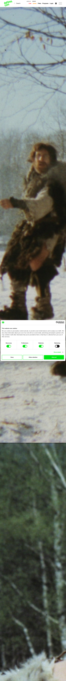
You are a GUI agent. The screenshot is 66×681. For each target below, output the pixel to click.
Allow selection (33, 357)
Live (30, 3)
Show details (57, 352)
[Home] (8, 3)
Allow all (54, 357)
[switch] (25, 346)
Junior (35, 3)
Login (51, 3)
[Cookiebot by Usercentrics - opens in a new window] (57, 322)
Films (39, 3)
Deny (12, 357)
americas (29, 1)
